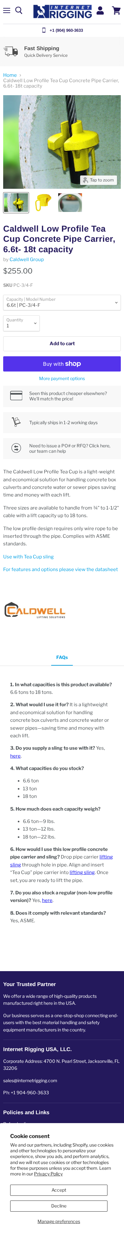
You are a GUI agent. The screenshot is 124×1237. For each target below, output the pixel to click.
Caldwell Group (27, 259)
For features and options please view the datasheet (60, 569)
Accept (59, 1190)
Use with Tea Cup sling (28, 557)
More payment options (62, 378)
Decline (58, 1205)
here (15, 756)
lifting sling (82, 872)
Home (10, 75)
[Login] (100, 10)
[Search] (18, 10)
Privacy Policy (48, 1173)
